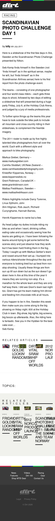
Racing (9, 15)
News (13, 472)
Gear (43, 475)
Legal (18, 499)
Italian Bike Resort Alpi (49, 420)
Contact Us (39, 478)
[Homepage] (27, 491)
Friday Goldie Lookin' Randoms (9, 352)
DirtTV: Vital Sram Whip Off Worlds (26, 356)
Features (14, 475)
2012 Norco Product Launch (43, 352)
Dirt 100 (29, 475)
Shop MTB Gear (19, 478)
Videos (27, 472)
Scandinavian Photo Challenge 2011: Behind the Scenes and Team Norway (38, 426)
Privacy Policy (30, 499)
